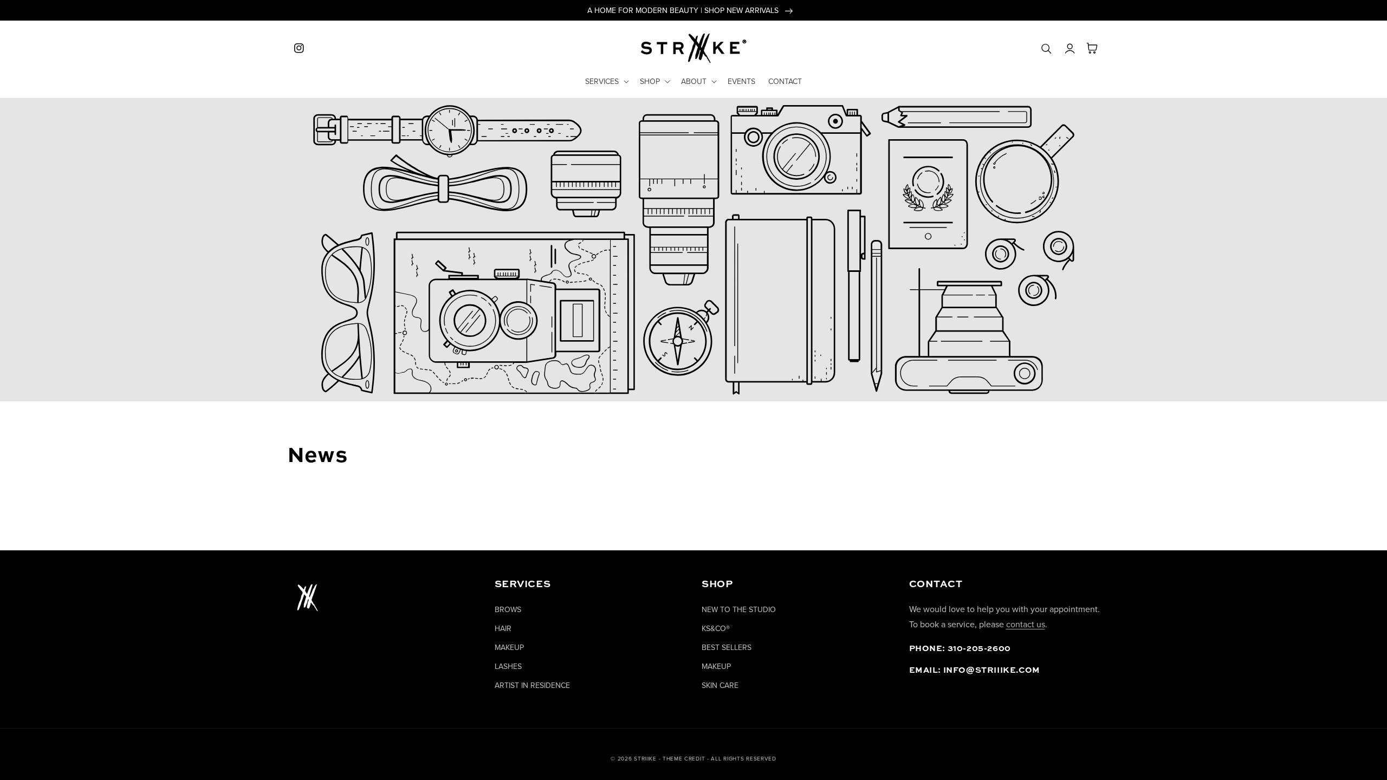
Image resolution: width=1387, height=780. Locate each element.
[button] (606, 81)
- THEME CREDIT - (685, 758)
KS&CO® (716, 628)
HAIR (503, 628)
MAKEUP (509, 647)
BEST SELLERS (726, 647)
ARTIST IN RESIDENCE (532, 685)
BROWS (508, 609)
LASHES (508, 666)
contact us (1025, 624)
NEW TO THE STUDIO (739, 609)
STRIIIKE (645, 758)
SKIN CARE (720, 685)
